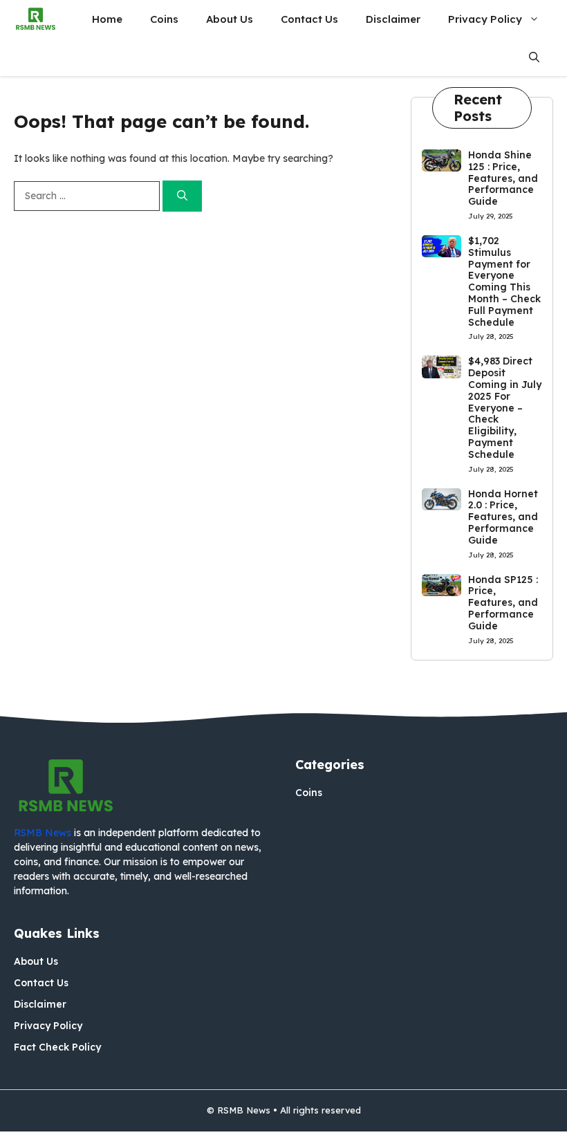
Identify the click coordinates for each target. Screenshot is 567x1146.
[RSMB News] (35, 19)
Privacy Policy (485, 19)
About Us (229, 19)
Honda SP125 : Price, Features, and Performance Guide (503, 602)
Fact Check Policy (57, 1047)
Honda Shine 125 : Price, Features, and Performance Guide (503, 178)
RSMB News (42, 832)
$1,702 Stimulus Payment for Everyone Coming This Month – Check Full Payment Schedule (504, 281)
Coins (164, 19)
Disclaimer (393, 19)
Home (107, 19)
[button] (534, 57)
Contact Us (309, 19)
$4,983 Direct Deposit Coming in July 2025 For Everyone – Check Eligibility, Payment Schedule (504, 407)
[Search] (182, 196)
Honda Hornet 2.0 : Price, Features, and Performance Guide (503, 517)
